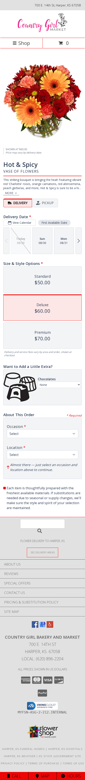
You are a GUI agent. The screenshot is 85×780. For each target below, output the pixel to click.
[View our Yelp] (50, 626)
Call (15, 776)
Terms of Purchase (43, 763)
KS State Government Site (60, 756)
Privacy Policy (13, 763)
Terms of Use (73, 763)
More (9, 193)
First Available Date (54, 223)
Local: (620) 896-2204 (42, 659)
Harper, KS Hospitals (65, 749)
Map (44, 776)
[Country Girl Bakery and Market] (42, 32)
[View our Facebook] (35, 626)
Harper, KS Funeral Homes (23, 749)
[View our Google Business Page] (42, 626)
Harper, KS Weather (19, 756)
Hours (73, 776)
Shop (24, 43)
